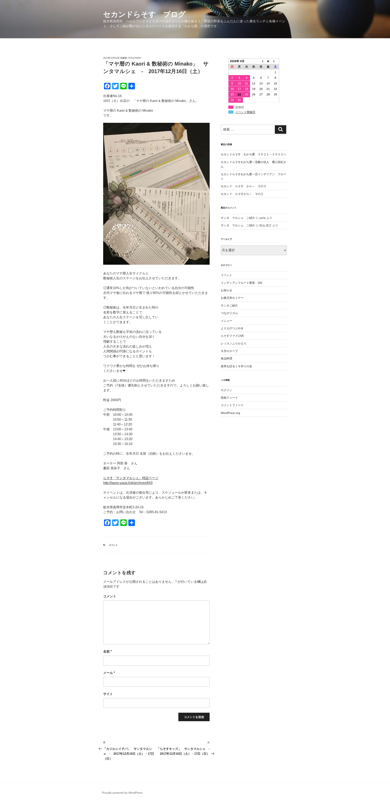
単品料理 (226, 358)
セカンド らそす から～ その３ (243, 186)
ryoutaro (134, 58)
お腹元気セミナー (232, 297)
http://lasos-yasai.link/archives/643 (128, 483)
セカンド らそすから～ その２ (243, 193)
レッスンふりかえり (233, 343)
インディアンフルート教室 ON (241, 282)
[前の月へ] (261, 61)
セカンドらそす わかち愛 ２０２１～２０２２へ (253, 154)
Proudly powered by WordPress (122, 792)
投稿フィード (229, 397)
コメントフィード (232, 405)
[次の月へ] (275, 61)
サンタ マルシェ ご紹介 (238, 217)
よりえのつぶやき (232, 328)
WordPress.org (230, 412)
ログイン (226, 390)
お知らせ (226, 290)
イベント (113, 545)
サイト (108, 694)
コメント (109, 596)
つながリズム (229, 313)
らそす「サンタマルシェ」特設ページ (130, 478)
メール (109, 673)
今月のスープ (229, 351)
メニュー (226, 320)
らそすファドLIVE (232, 335)
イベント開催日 (245, 112)
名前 (107, 651)
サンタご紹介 (229, 305)
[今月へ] (268, 61)
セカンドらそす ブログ (144, 14)
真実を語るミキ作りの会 (236, 366)
